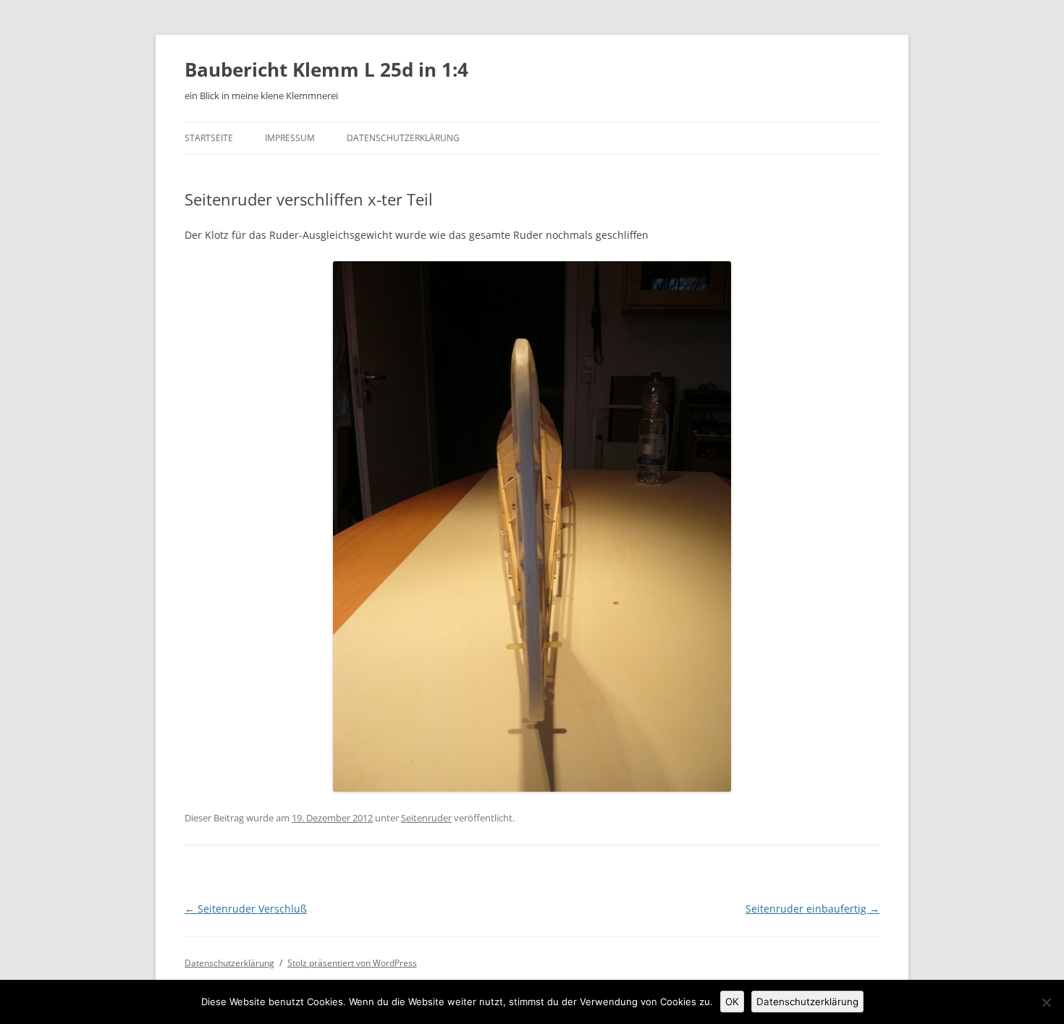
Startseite (209, 138)
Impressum (290, 138)
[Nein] (1046, 1002)
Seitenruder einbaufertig (812, 908)
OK (732, 1001)
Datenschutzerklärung (403, 138)
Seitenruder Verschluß (246, 908)
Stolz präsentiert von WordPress (352, 963)
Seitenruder (426, 817)
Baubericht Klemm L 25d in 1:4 (326, 69)
